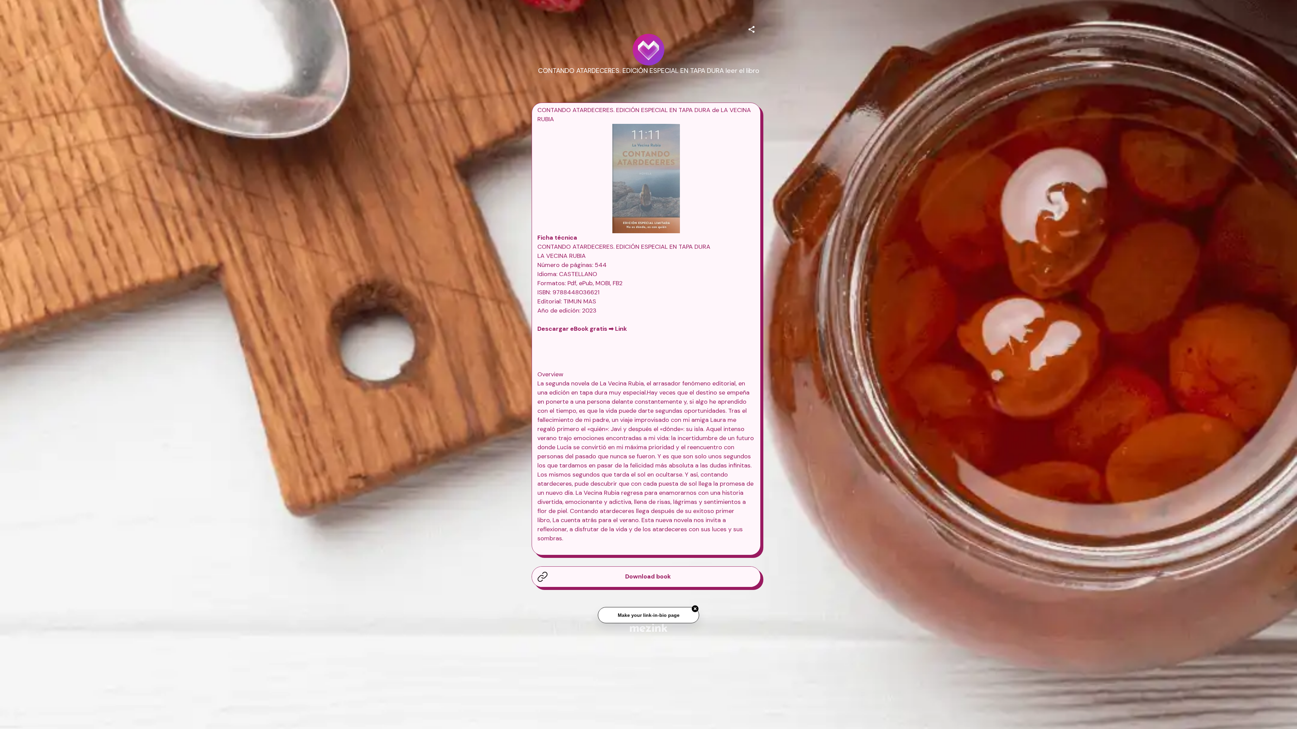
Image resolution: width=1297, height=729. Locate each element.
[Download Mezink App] (648, 627)
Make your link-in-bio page (648, 614)
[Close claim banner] (695, 608)
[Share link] (751, 28)
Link (621, 329)
